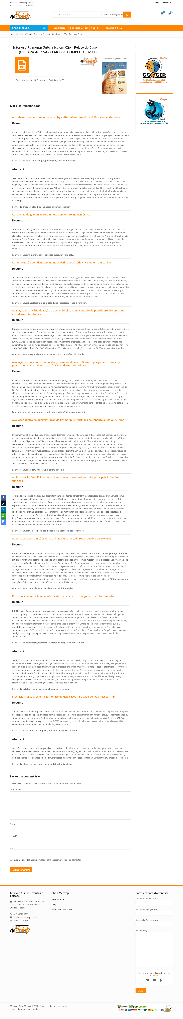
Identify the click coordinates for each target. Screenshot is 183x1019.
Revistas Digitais (114, 27)
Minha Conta (58, 899)
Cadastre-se (167, 3)
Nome (14, 824)
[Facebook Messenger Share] (3, 521)
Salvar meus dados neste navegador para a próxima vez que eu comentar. (46, 859)
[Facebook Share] (3, 497)
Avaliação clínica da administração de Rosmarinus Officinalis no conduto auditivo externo (68, 420)
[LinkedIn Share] (3, 509)
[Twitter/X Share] (3, 503)
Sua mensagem (143, 930)
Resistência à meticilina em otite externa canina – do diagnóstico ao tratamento (63, 596)
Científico (96, 27)
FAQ (54, 904)
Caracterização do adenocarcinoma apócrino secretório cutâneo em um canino (61, 262)
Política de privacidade (62, 909)
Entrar (157, 3)
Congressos (60, 27)
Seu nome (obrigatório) (146, 898)
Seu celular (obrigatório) (147, 920)
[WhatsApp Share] (3, 515)
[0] (162, 14)
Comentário (16, 789)
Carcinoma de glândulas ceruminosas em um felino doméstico (51, 214)
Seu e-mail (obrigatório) (146, 909)
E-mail (13, 836)
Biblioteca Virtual (79, 27)
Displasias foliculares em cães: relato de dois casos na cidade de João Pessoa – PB (63, 696)
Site (11, 848)
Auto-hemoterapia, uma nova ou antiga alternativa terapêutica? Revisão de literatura (66, 117)
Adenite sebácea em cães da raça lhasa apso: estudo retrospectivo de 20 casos (61, 538)
